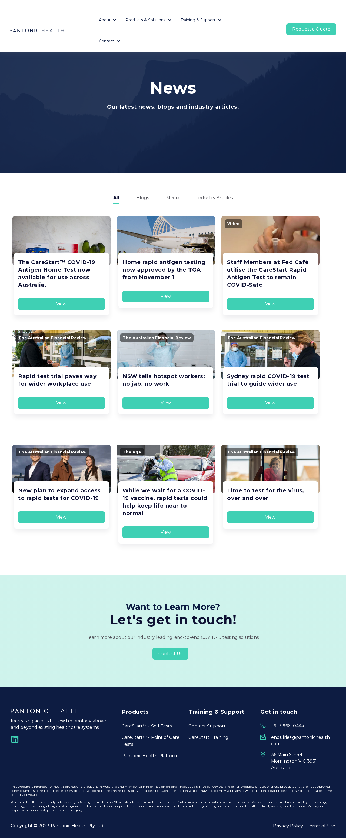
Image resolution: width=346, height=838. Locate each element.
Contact (106, 41)
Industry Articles (215, 197)
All (116, 197)
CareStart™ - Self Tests (147, 726)
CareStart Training (208, 737)
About (105, 20)
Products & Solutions (145, 20)
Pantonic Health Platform (150, 755)
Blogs (143, 197)
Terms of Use (321, 826)
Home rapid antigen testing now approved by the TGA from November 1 (163, 270)
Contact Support (207, 726)
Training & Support (198, 20)
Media (172, 197)
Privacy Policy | (290, 826)
